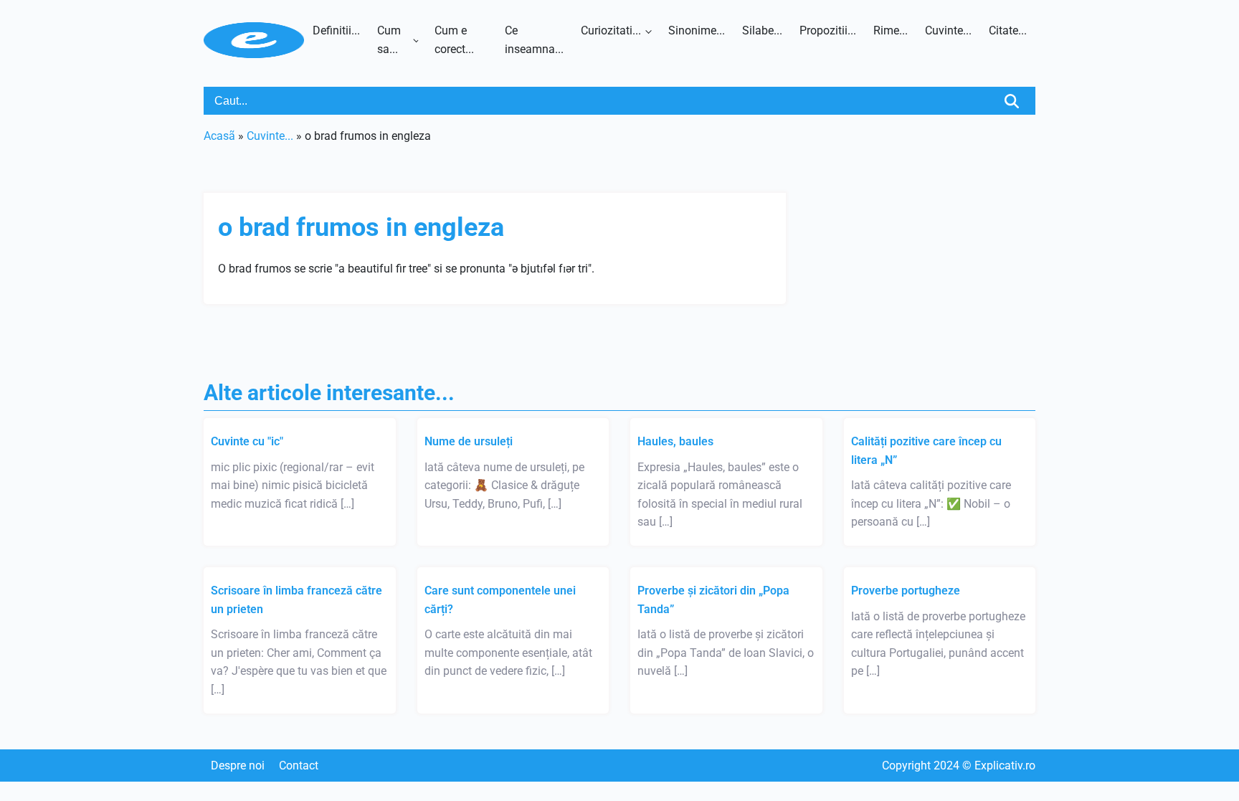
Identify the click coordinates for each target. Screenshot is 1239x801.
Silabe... (762, 30)
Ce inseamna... (534, 40)
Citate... (1008, 30)
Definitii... (336, 30)
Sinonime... (696, 30)
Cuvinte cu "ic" (247, 441)
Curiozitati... (611, 30)
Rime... (890, 30)
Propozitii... (827, 30)
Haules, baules (675, 441)
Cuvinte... (948, 30)
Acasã (219, 136)
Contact (298, 765)
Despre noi (238, 765)
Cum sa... (389, 40)
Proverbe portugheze (905, 590)
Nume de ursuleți (468, 441)
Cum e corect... (454, 40)
